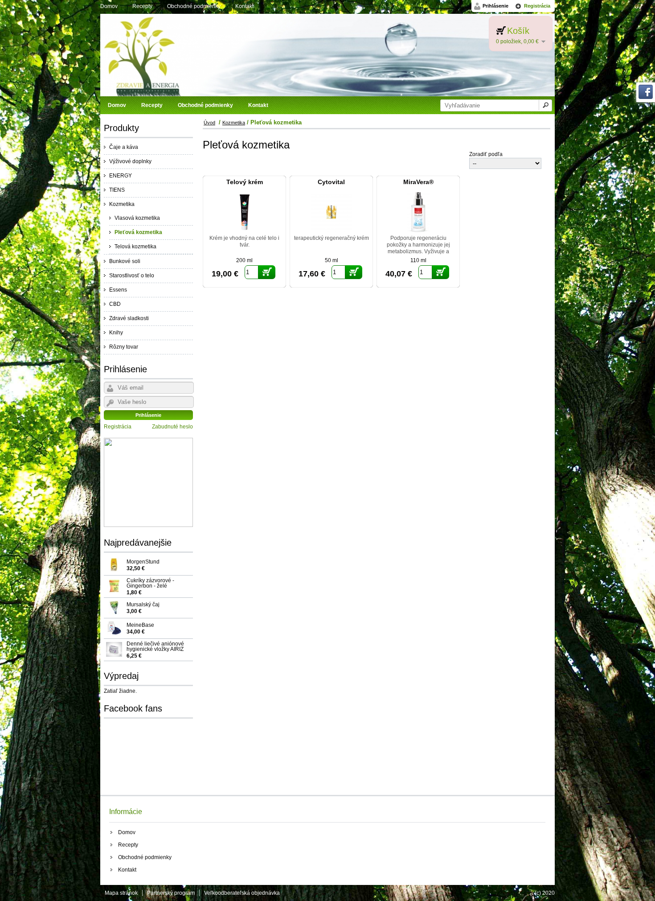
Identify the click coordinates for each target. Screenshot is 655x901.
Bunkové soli (124, 261)
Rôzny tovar (123, 347)
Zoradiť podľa (486, 154)
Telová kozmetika (135, 246)
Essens (118, 290)
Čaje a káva (123, 147)
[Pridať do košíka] (266, 272)
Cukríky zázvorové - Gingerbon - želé (150, 586)
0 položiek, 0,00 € (517, 41)
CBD (115, 304)
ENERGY (120, 176)
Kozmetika (122, 204)
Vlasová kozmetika (137, 218)
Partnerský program (171, 893)
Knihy (116, 332)
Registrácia (537, 5)
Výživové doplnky (130, 161)
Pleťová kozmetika (138, 232)
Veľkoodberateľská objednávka (242, 893)
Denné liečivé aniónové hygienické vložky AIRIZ (155, 649)
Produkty (121, 128)
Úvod (209, 122)
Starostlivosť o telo (131, 275)
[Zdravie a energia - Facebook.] (646, 97)
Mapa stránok (121, 893)
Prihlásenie (495, 5)
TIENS (117, 190)
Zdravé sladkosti (129, 318)
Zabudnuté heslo (172, 427)
